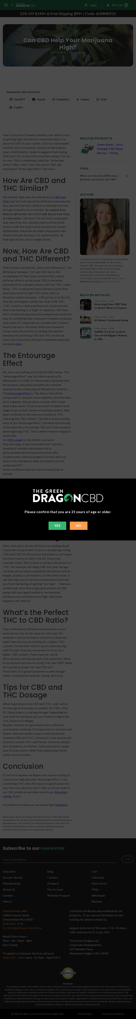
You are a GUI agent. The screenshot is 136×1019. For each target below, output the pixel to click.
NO (78, 526)
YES (57, 526)
